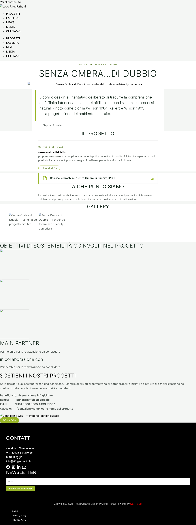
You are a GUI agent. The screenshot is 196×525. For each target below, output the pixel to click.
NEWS (10, 22)
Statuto (15, 511)
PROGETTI (13, 13)
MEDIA (10, 26)
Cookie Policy (19, 520)
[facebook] (8, 468)
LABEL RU (12, 18)
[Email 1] (24, 468)
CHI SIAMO (13, 31)
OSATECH (136, 504)
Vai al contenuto (10, 2)
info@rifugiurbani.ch (18, 461)
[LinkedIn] (19, 468)
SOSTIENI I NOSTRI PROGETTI (38, 375)
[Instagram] (13, 468)
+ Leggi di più (49, 168)
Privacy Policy (19, 515)
